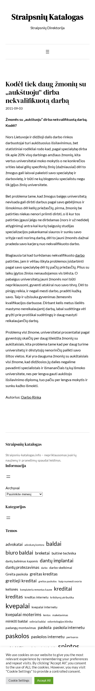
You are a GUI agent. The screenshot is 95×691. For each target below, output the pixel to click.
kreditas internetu (36, 597)
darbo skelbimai (60, 567)
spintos (68, 646)
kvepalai (18, 606)
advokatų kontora (34, 544)
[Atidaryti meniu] (47, 51)
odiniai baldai (38, 621)
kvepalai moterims (23, 614)
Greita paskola (17, 574)
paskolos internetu (48, 636)
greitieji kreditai (21, 580)
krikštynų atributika (62, 597)
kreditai (63, 588)
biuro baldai (19, 552)
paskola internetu (69, 627)
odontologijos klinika (60, 621)
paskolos (17, 636)
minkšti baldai (17, 621)
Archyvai (13, 488)
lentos (46, 615)
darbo (80, 255)
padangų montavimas (21, 628)
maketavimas (60, 615)
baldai (53, 543)
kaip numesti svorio (70, 581)
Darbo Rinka (31, 397)
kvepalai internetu (44, 607)
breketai (42, 553)
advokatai (14, 544)
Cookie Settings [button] (19, 680)
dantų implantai (56, 561)
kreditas (14, 597)
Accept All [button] (43, 680)
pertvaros (72, 637)
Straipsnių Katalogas (47, 16)
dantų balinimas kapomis (22, 561)
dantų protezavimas (22, 567)
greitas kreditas (44, 573)
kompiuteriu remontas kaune (36, 589)
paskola (44, 627)
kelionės (12, 589)
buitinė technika (64, 553)
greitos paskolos (48, 581)
